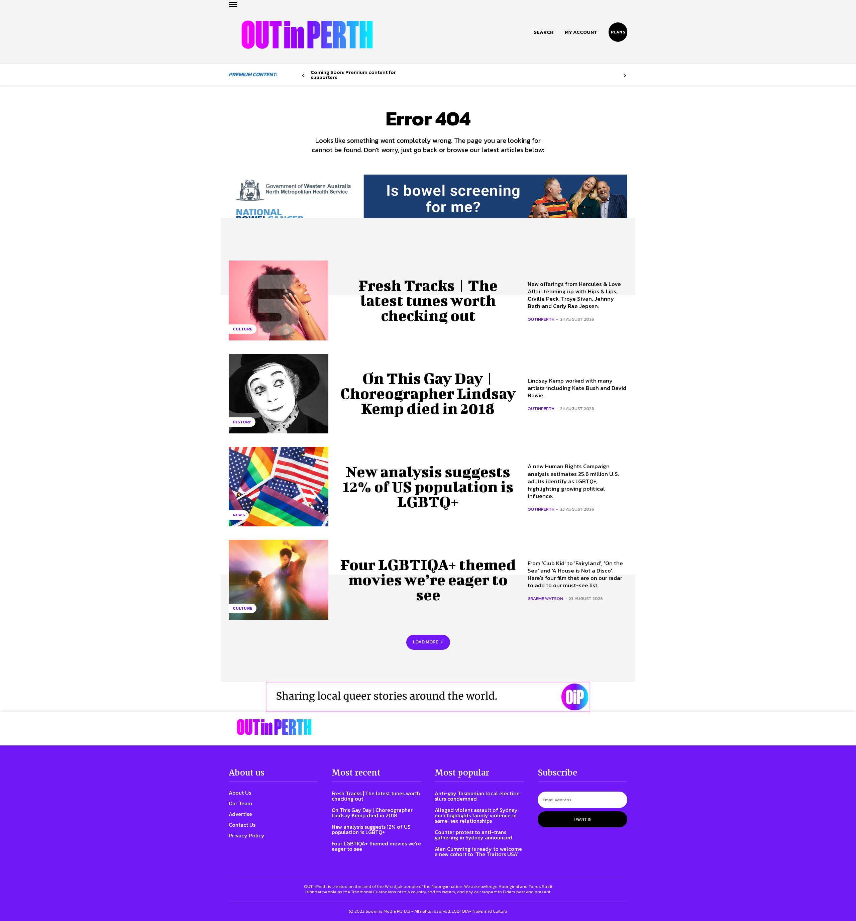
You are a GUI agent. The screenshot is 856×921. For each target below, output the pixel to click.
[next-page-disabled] (625, 76)
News (239, 515)
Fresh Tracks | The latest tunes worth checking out (428, 300)
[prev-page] (303, 76)
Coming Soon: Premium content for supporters (353, 74)
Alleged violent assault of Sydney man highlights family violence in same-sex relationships (476, 815)
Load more (425, 641)
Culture (242, 329)
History (242, 422)
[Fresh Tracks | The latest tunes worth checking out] (278, 300)
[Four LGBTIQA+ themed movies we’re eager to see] (278, 579)
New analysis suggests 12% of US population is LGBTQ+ (428, 486)
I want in (583, 819)
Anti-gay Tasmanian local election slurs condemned (477, 796)
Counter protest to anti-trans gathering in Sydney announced (473, 834)
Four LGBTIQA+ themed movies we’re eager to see (428, 579)
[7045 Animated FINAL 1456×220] (428, 205)
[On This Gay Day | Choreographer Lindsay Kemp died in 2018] (278, 393)
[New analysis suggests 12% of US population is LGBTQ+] (278, 486)
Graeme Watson (545, 598)
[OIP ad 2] (428, 697)
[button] (543, 32)
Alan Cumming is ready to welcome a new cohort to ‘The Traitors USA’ (478, 851)
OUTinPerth (541, 319)
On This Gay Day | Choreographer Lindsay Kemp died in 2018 (428, 393)
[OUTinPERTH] (307, 35)
